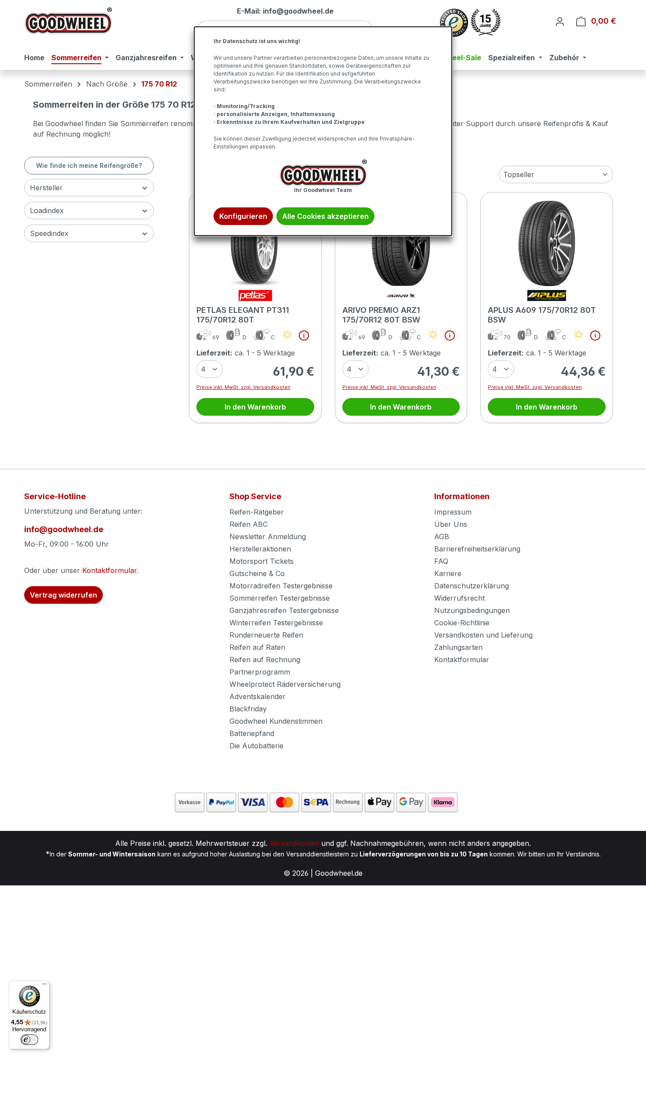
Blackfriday (248, 708)
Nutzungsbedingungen (472, 610)
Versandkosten (294, 843)
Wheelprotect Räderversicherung (285, 684)
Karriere (447, 573)
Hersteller (46, 187)
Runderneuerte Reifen (266, 635)
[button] (300, 337)
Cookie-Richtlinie (462, 622)
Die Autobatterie (256, 745)
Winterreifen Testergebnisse (276, 622)
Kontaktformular (109, 570)
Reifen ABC (248, 524)
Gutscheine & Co (257, 573)
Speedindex (49, 233)
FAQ (441, 561)
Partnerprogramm (259, 671)
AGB (441, 536)
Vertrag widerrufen (63, 595)
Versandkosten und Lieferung (483, 635)
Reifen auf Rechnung (264, 659)
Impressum (453, 512)
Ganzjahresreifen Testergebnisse (284, 610)
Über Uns (450, 524)
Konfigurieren (243, 216)
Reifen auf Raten (257, 647)
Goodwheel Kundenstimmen (276, 721)
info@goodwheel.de (63, 529)
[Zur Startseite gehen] (68, 20)
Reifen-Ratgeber (256, 512)
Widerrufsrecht (459, 598)
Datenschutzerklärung (471, 585)
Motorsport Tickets (261, 561)
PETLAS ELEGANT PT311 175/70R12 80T (242, 314)
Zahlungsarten (458, 647)
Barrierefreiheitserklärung (477, 548)
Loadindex (47, 210)
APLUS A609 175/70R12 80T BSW (542, 314)
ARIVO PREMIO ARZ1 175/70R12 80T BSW (381, 314)
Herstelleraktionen (260, 548)
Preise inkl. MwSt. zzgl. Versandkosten (243, 387)
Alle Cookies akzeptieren (325, 216)
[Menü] (44, 986)
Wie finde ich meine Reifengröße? (89, 165)
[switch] (29, 1039)
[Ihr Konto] (559, 21)
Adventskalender (257, 696)
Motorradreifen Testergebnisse (281, 585)
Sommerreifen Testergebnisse (279, 598)
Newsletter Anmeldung (267, 536)
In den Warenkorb (255, 406)
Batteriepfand (251, 733)
